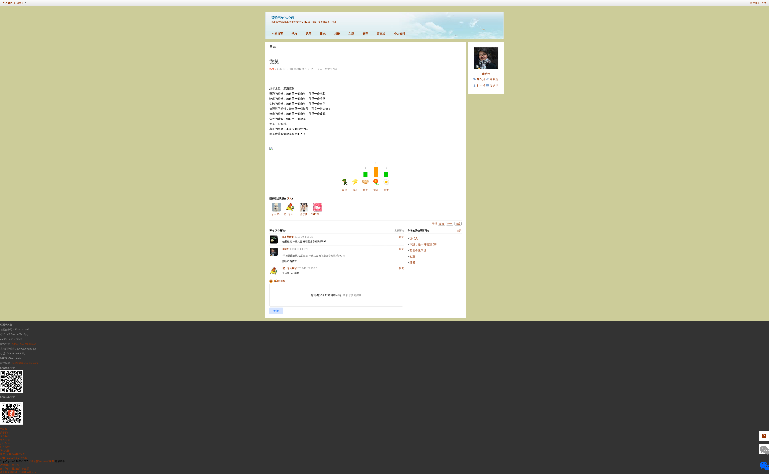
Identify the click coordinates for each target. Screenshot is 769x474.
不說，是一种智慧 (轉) (424, 244)
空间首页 (277, 33)
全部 (459, 230)
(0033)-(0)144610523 (24, 344)
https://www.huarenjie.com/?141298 (291, 21)
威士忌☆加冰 (290, 214)
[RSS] (334, 21)
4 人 (290, 198)
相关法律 (5, 439)
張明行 (286, 249)
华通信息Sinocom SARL (41, 461)
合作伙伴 (5, 443)
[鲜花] (276, 207)
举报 (434, 223)
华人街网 (7, 2)
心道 (412, 256)
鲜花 (375, 179)
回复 (401, 236)
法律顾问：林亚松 (9, 465)
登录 (763, 2)
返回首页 (19, 2)
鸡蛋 (386, 179)
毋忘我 (303, 214)
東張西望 (332, 69)
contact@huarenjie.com (25, 363)
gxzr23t (276, 214)
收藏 (458, 223)
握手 (365, 179)
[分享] (327, 21)
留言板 (381, 33)
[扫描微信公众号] (764, 436)
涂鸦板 (281, 281)
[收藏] (314, 21)
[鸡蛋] (318, 207)
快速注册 (755, 2)
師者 (412, 262)
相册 (337, 33)
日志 (323, 33)
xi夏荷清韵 (288, 236)
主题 (351, 33)
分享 (365, 33)
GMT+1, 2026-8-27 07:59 (13, 457)
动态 (294, 33)
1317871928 (318, 214)
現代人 (414, 238)
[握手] (304, 207)
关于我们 (5, 432)
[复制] (321, 21)
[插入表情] (271, 281)
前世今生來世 (418, 250)
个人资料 (399, 33)
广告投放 (5, 447)
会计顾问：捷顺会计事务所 (14, 468)
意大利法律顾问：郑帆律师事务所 (18, 472)
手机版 (3, 429)
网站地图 (5, 450)
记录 (308, 33)
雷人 (355, 189)
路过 (344, 189)
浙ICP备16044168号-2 (12, 454)
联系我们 (5, 436)
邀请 (441, 223)
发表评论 (399, 230)
